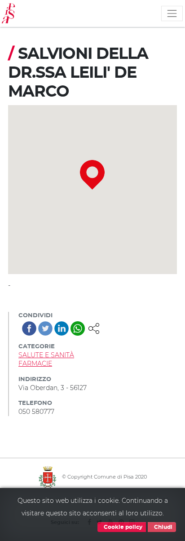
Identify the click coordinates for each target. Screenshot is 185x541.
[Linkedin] (61, 328)
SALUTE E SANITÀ (46, 355)
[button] (93, 328)
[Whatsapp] (77, 328)
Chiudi (162, 527)
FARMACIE (35, 363)
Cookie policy (122, 527)
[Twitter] (45, 328)
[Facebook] (29, 328)
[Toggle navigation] (172, 13)
